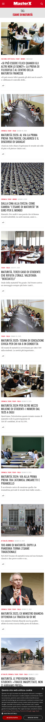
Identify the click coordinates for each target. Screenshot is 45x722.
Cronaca (4, 131)
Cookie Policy (6, 711)
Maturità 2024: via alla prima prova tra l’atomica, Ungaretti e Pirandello (20, 479)
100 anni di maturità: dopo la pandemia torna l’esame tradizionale (18, 548)
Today (9, 401)
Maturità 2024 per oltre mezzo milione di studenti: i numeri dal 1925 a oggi (20, 408)
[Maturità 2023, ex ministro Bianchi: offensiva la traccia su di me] (22, 589)
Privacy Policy (15, 711)
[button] (22, 713)
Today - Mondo (20, 59)
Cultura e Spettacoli (8, 59)
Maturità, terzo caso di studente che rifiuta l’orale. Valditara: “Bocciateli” (21, 275)
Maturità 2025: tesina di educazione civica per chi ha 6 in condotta (22, 342)
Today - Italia (11, 131)
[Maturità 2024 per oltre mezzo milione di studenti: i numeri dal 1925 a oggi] (22, 381)
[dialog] (22, 704)
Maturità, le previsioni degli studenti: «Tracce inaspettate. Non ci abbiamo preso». (22, 681)
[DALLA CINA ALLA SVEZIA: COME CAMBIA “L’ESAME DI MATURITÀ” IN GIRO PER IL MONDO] (22, 179)
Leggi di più (35, 711)
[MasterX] (22, 4)
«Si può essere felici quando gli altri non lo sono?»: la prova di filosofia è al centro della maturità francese (20, 68)
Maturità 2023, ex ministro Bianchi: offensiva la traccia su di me (22, 615)
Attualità (4, 541)
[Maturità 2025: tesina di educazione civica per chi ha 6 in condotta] (22, 316)
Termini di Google (25, 711)
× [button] (42, 689)
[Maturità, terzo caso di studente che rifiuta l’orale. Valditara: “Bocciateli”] (22, 247)
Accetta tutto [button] (12, 718)
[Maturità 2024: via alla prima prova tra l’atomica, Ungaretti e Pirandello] (22, 452)
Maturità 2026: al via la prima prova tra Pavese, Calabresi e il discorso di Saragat (20, 138)
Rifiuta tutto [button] (33, 718)
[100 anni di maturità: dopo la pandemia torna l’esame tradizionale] (22, 520)
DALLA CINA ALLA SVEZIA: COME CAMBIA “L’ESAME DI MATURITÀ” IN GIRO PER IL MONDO (19, 206)
